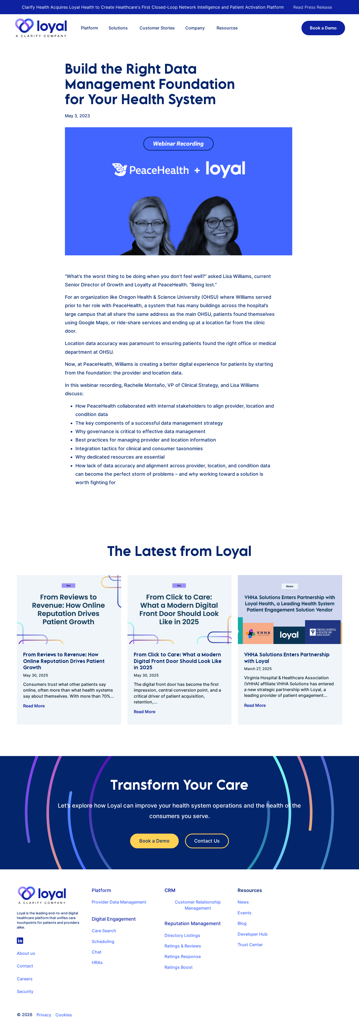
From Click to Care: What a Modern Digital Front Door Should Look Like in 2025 (178, 660)
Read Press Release (312, 7)
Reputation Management (193, 923)
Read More (34, 705)
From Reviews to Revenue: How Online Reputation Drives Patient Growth (64, 660)
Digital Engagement (114, 919)
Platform (101, 890)
